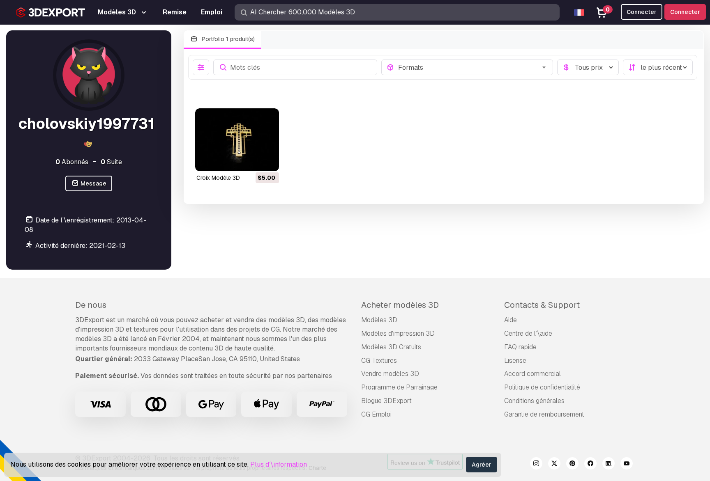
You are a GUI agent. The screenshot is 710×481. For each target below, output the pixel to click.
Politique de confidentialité (542, 387)
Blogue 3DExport (386, 400)
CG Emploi (376, 414)
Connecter (685, 12)
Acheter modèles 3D (400, 305)
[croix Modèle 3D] (237, 139)
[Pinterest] (572, 464)
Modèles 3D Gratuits (391, 347)
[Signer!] (267, 160)
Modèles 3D (379, 320)
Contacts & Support (542, 305)
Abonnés (71, 162)
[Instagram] (536, 464)
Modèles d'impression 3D (398, 333)
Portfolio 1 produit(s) (227, 39)
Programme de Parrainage (399, 387)
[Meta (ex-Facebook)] (590, 464)
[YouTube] (626, 464)
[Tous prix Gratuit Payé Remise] (588, 67)
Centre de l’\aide (528, 333)
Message (92, 183)
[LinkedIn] (608, 464)
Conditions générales (534, 400)
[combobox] (473, 67)
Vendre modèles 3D (390, 373)
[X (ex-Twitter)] (554, 464)
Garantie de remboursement (544, 414)
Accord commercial (532, 373)
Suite (111, 162)
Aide (510, 320)
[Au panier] (250, 160)
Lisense (515, 360)
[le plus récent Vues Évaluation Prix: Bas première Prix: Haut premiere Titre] (658, 67)
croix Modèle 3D (218, 177)
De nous (90, 305)
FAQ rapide (520, 347)
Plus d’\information (278, 464)
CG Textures (379, 360)
